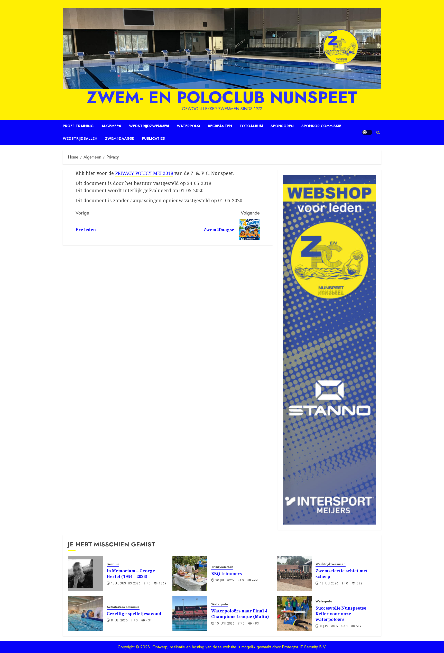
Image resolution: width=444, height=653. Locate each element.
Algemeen (111, 125)
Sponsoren (282, 125)
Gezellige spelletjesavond (134, 614)
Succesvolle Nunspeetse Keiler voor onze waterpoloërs (341, 613)
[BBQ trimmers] (189, 573)
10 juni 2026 (225, 624)
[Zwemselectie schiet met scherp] (294, 573)
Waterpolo (188, 125)
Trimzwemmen (222, 567)
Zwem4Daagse (119, 138)
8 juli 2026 (119, 621)
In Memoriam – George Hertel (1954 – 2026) (131, 573)
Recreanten (220, 125)
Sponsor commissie (321, 125)
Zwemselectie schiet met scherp (342, 573)
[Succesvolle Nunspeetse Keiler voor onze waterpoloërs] (294, 613)
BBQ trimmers (226, 573)
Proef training (78, 125)
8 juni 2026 (329, 626)
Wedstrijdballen (80, 138)
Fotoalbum (251, 125)
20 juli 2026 (224, 581)
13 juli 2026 (329, 584)
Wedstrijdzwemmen (149, 125)
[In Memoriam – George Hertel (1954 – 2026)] (85, 573)
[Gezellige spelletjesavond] (85, 613)
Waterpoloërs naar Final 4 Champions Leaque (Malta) (240, 613)
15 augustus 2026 (126, 584)
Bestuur (113, 564)
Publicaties (153, 138)
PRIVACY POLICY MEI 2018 (144, 173)
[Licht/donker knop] (367, 132)
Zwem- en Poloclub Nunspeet (222, 97)
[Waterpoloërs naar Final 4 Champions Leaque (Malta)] (189, 613)
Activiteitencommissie (123, 607)
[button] (378, 132)
